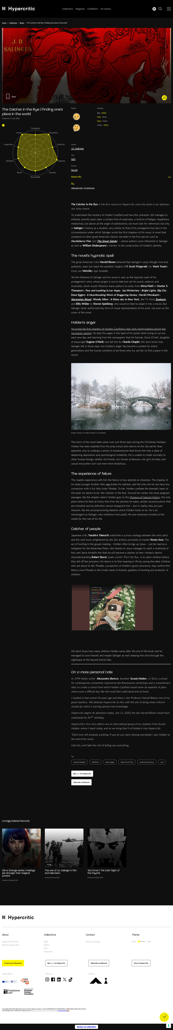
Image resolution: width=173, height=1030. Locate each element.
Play (45, 948)
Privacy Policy (44, 1010)
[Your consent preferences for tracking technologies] (168, 1025)
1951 (73, 159)
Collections (67, 9)
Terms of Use (35, 1010)
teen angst (109, 762)
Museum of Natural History (145, 497)
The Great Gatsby (107, 241)
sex (161, 762)
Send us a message (93, 942)
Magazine (80, 9)
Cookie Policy (53, 1010)
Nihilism (95, 762)
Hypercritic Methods (10, 942)
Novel (74, 170)
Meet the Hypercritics (10, 945)
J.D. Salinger (77, 149)
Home (4, 23)
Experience (48, 951)
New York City (127, 762)
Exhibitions (93, 9)
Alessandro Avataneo (83, 188)
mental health (79, 762)
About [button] (5, 935)
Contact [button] (90, 935)
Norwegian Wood (81, 299)
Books (22, 23)
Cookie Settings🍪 (63, 1010)
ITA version (106, 9)
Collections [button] (50, 935)
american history (147, 762)
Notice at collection (86, 1027)
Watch (46, 945)
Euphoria (161, 299)
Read (46, 942)
